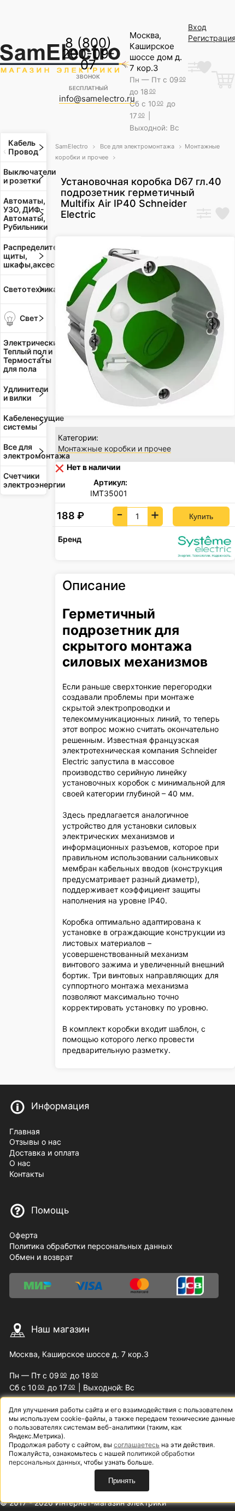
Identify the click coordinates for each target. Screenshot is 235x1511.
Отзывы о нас (35, 1141)
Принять (122, 1481)
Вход (197, 27)
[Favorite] (222, 214)
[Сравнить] (204, 214)
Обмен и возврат (41, 1257)
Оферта (23, 1235)
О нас (20, 1163)
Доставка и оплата (44, 1152)
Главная (24, 1131)
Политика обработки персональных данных (91, 1246)
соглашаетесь (137, 1445)
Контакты (26, 1174)
